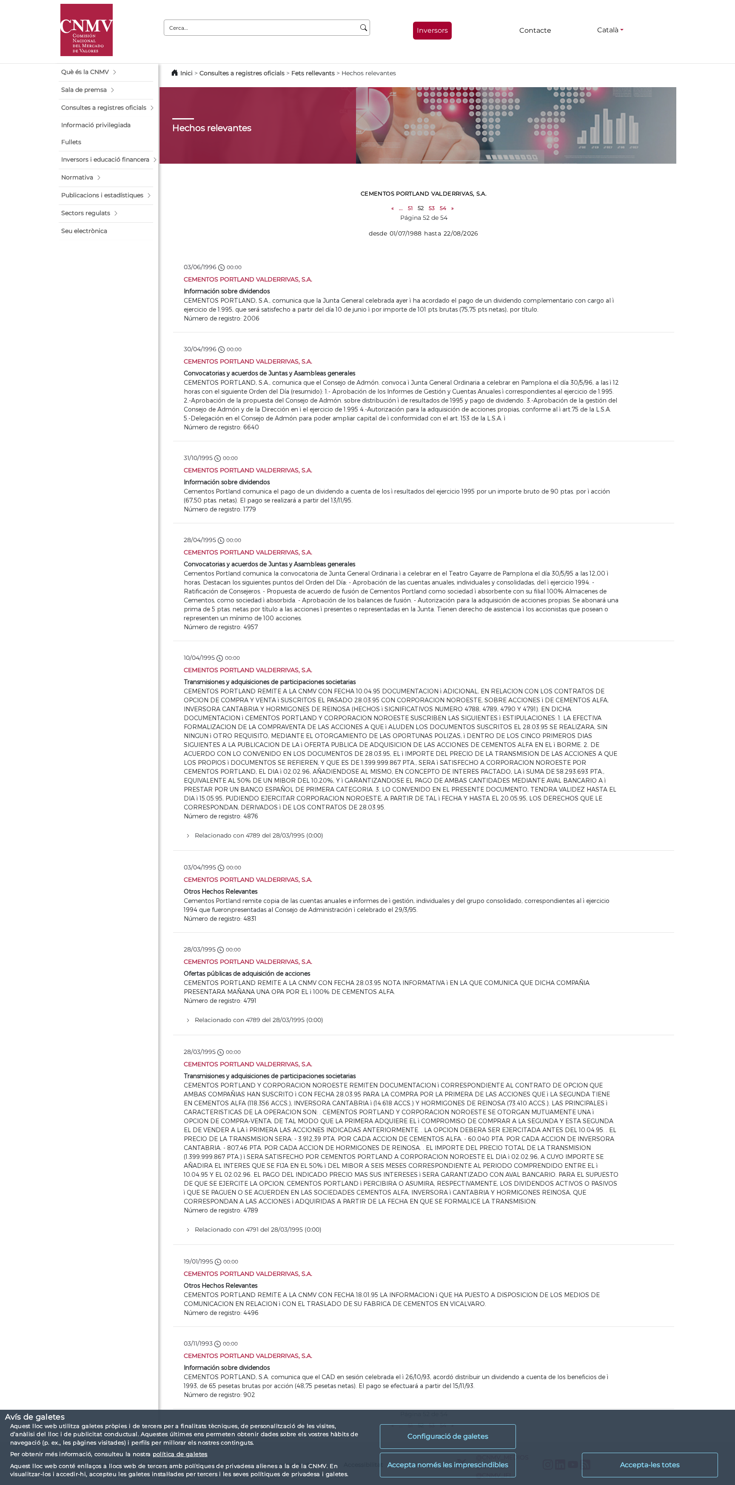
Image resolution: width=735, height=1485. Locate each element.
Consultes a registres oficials (242, 73)
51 (410, 208)
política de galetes (180, 1454)
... (401, 208)
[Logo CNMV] (86, 30)
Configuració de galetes (447, 1436)
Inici (186, 73)
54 (443, 208)
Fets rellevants (313, 73)
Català (607, 30)
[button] (106, 72)
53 (432, 208)
